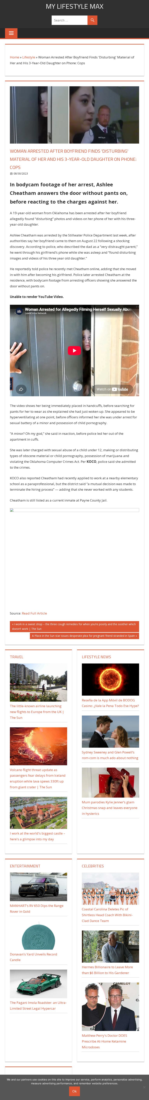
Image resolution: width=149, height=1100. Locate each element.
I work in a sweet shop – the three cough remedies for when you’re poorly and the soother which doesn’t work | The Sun (74, 626)
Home (14, 57)
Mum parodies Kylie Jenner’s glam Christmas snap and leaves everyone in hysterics (109, 808)
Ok (74, 1091)
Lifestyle (28, 57)
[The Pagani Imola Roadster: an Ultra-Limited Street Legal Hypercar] (38, 997)
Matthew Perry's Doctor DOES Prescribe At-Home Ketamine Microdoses (104, 1041)
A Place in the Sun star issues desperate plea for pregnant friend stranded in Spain (83, 636)
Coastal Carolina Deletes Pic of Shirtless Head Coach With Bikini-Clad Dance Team (107, 915)
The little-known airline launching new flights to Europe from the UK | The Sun (37, 712)
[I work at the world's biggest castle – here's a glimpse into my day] (38, 827)
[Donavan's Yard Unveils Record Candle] (38, 948)
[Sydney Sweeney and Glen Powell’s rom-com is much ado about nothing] (110, 746)
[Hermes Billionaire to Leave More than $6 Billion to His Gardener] (110, 961)
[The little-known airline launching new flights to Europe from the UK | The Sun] (38, 700)
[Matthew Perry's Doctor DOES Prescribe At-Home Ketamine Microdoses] (110, 1029)
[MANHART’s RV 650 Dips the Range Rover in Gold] (38, 900)
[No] (144, 1087)
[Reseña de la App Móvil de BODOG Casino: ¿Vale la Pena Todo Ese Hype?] (110, 694)
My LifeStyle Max (74, 6)
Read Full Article (34, 613)
